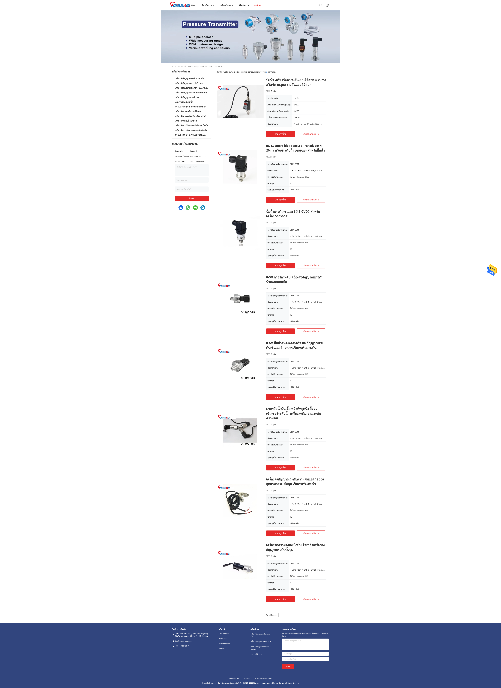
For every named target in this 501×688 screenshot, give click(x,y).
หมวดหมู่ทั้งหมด (256, 654)
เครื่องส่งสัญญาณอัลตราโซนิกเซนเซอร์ (192, 88)
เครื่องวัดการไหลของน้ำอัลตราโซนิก (191, 125)
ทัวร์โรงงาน (223, 639)
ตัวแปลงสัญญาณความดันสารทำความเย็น (192, 106)
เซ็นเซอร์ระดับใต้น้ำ (184, 102)
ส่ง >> (288, 666)
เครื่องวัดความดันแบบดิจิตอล (188, 111)
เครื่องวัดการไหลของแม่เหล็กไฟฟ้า (191, 130)
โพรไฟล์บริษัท (224, 634)
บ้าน (174, 66)
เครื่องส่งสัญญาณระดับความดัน (189, 78)
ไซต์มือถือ (247, 679)
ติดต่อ (191, 198)
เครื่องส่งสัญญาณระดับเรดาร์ (188, 97)
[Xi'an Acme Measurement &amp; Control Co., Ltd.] (180, 4)
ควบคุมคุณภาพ (224, 644)
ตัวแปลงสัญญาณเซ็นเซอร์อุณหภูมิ (190, 135)
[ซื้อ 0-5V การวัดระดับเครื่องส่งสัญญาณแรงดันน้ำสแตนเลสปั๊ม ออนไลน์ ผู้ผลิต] (240, 298)
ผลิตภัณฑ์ (182, 66)
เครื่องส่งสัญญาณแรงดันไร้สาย (189, 83)
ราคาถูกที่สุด (280, 134)
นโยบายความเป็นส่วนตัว (263, 679)
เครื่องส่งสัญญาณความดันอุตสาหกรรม (192, 92)
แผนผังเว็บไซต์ (234, 679)
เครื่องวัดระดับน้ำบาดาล (186, 121)
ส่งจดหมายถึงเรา (311, 134)
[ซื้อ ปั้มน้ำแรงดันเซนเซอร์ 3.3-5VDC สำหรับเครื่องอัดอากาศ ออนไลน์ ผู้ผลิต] (240, 233)
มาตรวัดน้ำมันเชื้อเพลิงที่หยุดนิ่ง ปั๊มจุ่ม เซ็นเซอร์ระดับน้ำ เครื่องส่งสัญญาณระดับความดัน (293, 413)
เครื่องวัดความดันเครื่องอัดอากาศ (190, 116)
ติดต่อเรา (222, 649)
